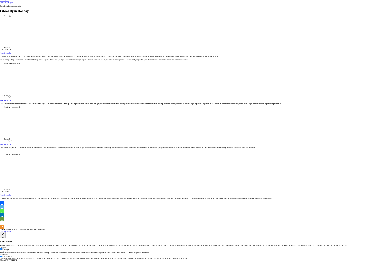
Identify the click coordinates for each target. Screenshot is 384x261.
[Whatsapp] (2, 211)
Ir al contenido (4, 1)
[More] (2, 225)
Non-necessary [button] (4, 254)
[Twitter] (2, 207)
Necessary (5, 249)
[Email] (2, 219)
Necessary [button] (3, 247)
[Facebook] (2, 203)
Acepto (9, 231)
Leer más (3, 231)
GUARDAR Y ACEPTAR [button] (8, 260)
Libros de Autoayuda (6, 2)
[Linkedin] (2, 215)
